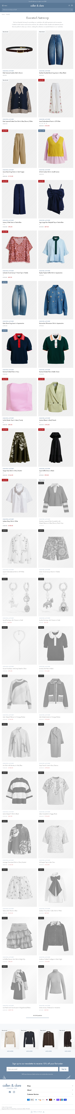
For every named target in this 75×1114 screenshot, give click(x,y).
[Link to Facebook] (10, 1092)
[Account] (69, 5)
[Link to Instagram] (14, 1092)
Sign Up (64, 1069)
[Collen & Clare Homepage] (37, 5)
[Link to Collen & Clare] (12, 1086)
